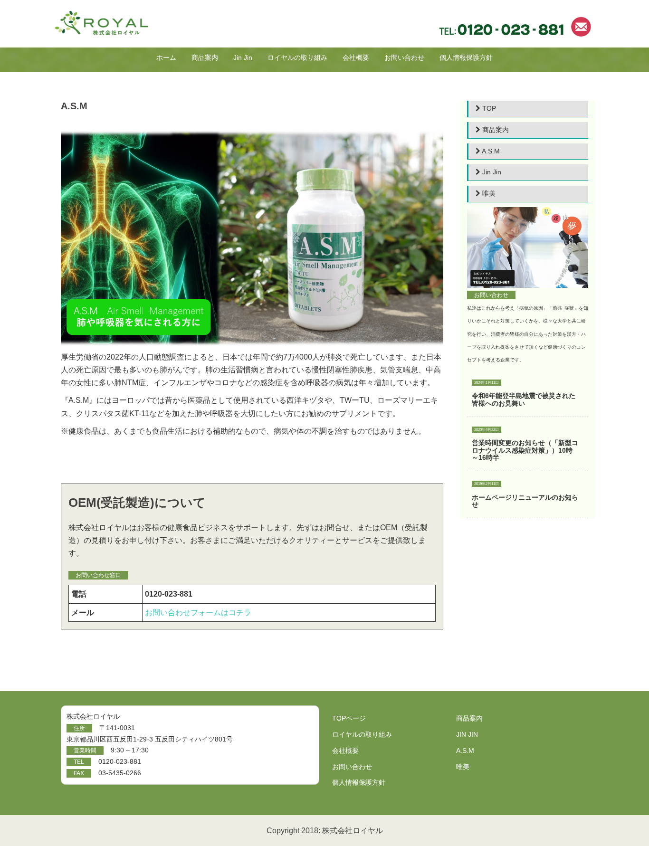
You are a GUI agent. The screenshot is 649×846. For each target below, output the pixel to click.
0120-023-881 (119, 761)
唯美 (488, 193)
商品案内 (204, 57)
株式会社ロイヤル (352, 831)
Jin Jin (242, 57)
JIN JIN (467, 734)
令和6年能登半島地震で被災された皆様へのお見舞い (523, 399)
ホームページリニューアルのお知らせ (525, 501)
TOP (488, 108)
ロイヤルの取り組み (297, 57)
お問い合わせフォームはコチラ (198, 612)
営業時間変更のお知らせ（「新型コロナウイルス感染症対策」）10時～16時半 (525, 450)
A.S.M (490, 151)
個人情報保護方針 (466, 57)
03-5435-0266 (119, 773)
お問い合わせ (404, 57)
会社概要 (356, 57)
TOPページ (349, 718)
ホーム (166, 57)
